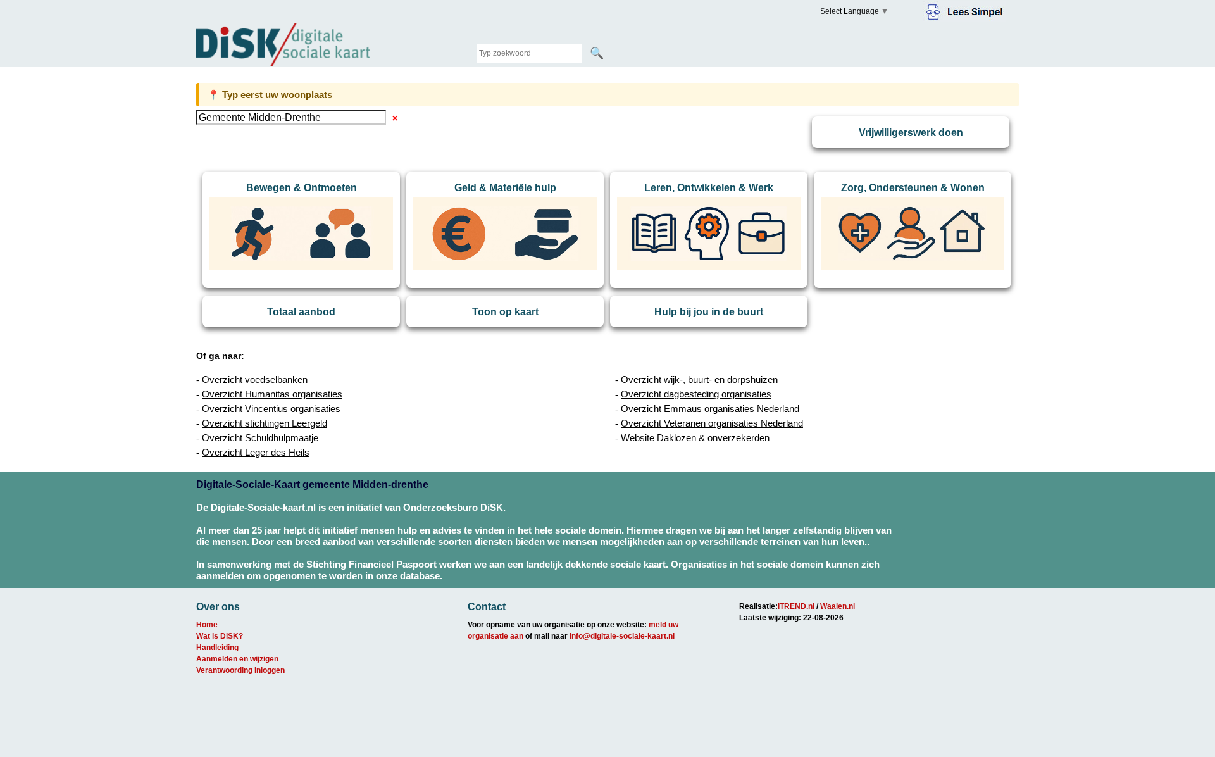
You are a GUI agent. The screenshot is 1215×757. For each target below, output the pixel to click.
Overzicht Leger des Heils (255, 452)
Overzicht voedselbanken (255, 379)
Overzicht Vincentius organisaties (271, 408)
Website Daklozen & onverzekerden (695, 437)
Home (207, 624)
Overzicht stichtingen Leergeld (264, 423)
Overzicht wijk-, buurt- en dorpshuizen (699, 379)
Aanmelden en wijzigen (237, 658)
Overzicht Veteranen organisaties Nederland (712, 423)
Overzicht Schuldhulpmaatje (260, 437)
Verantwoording (224, 670)
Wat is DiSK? (219, 636)
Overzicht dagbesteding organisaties (696, 394)
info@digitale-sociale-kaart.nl (622, 636)
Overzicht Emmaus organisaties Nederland (710, 408)
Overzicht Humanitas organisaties (272, 394)
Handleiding (217, 647)
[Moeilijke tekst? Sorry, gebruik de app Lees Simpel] (964, 10)
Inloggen (269, 670)
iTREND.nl (796, 606)
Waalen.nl (837, 606)
